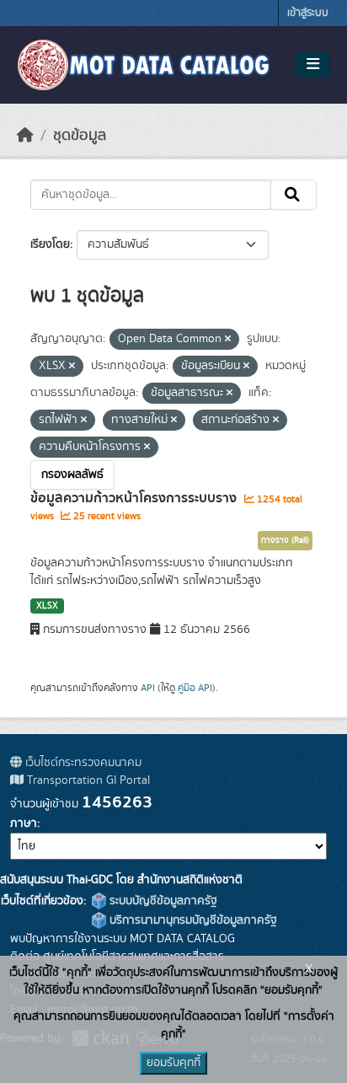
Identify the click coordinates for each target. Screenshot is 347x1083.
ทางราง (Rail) (285, 540)
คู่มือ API (195, 687)
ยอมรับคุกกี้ (173, 1062)
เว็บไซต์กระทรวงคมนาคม (81, 762)
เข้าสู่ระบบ (307, 13)
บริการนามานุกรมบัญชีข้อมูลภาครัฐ (191, 920)
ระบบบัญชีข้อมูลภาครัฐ (161, 901)
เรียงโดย (50, 244)
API (148, 687)
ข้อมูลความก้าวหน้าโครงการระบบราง (135, 498)
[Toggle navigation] (313, 65)
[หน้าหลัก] (25, 136)
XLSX (47, 606)
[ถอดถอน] (228, 339)
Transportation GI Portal (87, 780)
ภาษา (23, 823)
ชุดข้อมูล (79, 136)
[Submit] (293, 195)
